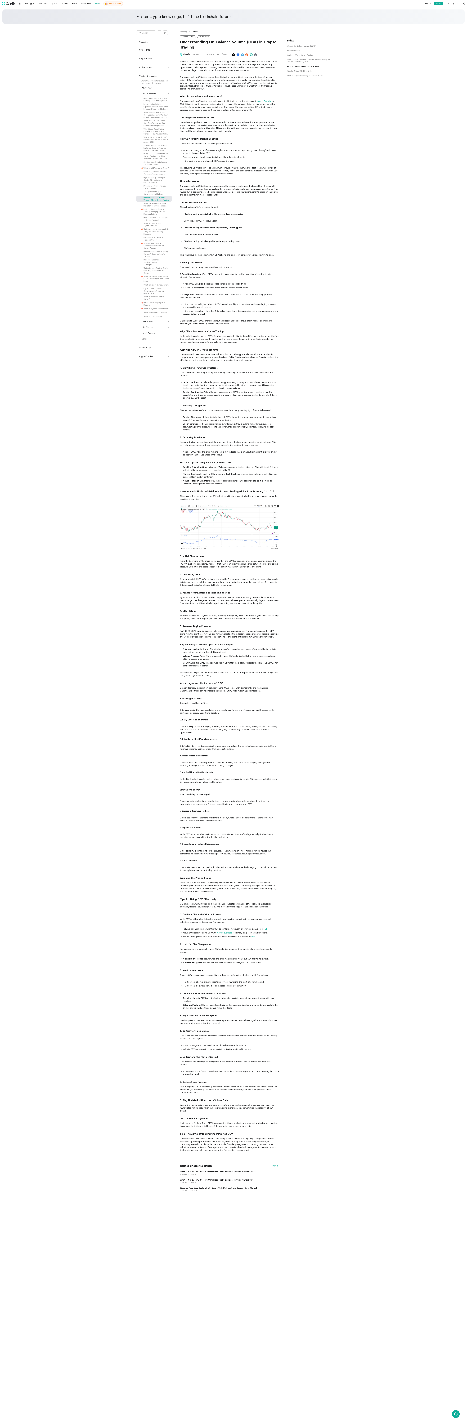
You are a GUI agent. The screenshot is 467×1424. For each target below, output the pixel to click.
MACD (254, 937)
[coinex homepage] (9, 3)
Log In (428, 3)
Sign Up (438, 3)
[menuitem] (154, 82)
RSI (265, 929)
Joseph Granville (264, 101)
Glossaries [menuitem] (143, 42)
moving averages (224, 933)
